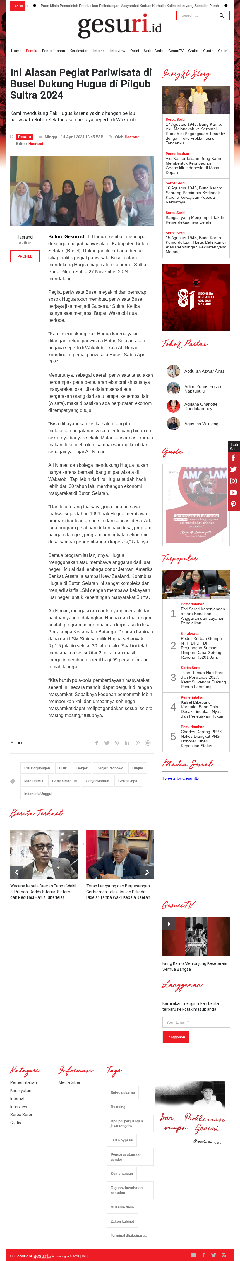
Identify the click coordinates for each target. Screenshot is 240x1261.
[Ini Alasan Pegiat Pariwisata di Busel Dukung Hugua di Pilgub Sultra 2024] (82, 190)
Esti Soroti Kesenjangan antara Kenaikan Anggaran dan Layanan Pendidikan (203, 616)
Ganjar (82, 768)
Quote (208, 51)
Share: (17, 742)
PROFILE (25, 256)
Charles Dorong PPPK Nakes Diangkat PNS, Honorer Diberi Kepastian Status (201, 738)
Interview (117, 51)
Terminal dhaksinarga (129, 1236)
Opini (134, 51)
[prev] (147, 872)
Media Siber (69, 1082)
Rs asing (118, 1107)
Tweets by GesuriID (180, 778)
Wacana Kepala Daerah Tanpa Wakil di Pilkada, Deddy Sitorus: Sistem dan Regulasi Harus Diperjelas (43, 892)
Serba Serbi (153, 51)
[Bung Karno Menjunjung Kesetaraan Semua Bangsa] (196, 936)
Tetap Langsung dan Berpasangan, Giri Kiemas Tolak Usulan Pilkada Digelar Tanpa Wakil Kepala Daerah (118, 892)
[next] (16, 872)
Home (16, 51)
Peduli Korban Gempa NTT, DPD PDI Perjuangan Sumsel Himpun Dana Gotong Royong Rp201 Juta (201, 647)
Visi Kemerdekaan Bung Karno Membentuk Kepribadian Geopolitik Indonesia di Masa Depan (194, 165)
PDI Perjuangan (37, 768)
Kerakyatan (79, 51)
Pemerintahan (53, 51)
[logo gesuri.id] (120, 26)
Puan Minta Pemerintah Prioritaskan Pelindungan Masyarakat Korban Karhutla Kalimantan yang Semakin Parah (101, 6)
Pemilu (31, 51)
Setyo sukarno (123, 1093)
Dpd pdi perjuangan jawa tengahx (127, 1123)
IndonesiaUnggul (38, 794)
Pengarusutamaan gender (126, 1157)
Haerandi (133, 137)
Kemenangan (122, 1174)
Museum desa (122, 1207)
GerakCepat (128, 781)
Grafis (193, 51)
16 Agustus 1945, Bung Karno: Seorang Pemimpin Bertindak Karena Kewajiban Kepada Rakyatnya (194, 195)
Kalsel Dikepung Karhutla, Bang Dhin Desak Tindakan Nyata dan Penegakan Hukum (202, 709)
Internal (99, 51)
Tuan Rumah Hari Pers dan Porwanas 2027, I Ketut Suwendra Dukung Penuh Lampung (203, 679)
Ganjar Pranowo (110, 768)
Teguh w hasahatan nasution (127, 1190)
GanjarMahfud (97, 781)
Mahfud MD (33, 781)
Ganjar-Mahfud (64, 781)
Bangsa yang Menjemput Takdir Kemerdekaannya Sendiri (195, 219)
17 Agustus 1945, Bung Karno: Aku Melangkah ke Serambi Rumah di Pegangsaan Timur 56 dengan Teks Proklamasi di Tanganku (196, 133)
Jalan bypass (122, 1140)
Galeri (223, 51)
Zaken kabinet (122, 1221)
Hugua (137, 768)
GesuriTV (176, 51)
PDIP (63, 768)
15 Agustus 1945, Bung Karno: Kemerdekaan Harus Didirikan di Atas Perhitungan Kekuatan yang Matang (196, 244)
